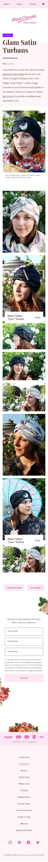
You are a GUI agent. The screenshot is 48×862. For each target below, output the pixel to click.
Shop (19, 4)
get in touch (8, 96)
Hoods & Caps (24, 817)
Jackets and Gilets (24, 830)
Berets (24, 770)
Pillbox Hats (24, 783)
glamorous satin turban (13, 74)
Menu (6, 4)
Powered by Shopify (36, 855)
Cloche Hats (24, 777)
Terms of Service (24, 810)
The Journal (24, 763)
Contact (32, 4)
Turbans (24, 790)
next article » (36, 587)
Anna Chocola (23, 855)
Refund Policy (24, 797)
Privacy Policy (24, 803)
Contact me (24, 757)
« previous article (14, 587)
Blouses (24, 823)
